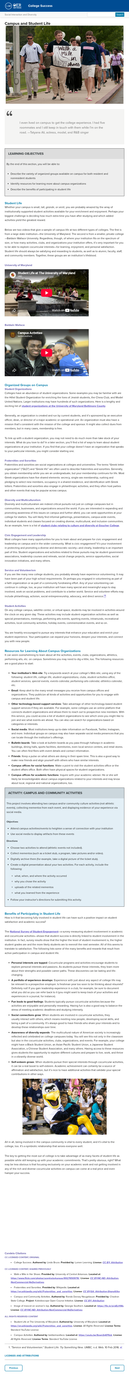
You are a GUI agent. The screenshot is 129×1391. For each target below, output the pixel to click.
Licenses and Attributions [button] (22, 1355)
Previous (13, 1368)
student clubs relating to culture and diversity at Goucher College (80, 525)
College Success (40, 6)
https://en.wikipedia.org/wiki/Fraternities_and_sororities (41, 1291)
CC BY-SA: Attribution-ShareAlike (101, 1291)
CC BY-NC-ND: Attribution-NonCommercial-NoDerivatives (51, 1310)
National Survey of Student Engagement (34, 931)
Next (117, 1368)
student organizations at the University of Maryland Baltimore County (63, 406)
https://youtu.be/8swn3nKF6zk (95, 1335)
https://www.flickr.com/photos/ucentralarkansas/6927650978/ (45, 1278)
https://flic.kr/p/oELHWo (110, 1305)
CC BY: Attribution (113, 1262)
